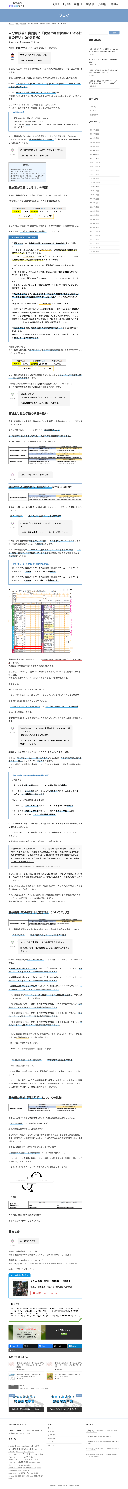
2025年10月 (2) (95, 142)
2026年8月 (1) (94, 130)
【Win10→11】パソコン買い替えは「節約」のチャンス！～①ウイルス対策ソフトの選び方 (68, 1365)
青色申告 (38, 1476)
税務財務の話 (51, 1438)
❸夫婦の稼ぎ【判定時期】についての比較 (25, 178)
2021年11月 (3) (95, 231)
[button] (44, 1293)
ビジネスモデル (30, 1457)
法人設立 (20, 1470)
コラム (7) (93, 111)
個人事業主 (27, 1465)
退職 (16, 1476)
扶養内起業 (45, 1388)
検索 (114, 33)
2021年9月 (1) (94, 239)
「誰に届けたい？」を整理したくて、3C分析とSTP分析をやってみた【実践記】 (104, 50)
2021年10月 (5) (95, 235)
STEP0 (35, 1446)
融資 (32, 1473)
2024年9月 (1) (94, 170)
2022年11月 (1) (95, 203)
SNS (31, 1446)
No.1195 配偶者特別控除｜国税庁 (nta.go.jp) (31, 1048)
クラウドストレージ (14, 1454)
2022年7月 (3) (94, 211)
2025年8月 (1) (94, 146)
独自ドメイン (27, 1470)
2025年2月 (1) (94, 158)
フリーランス (30, 1388)
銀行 (19, 1476)
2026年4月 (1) (94, 138)
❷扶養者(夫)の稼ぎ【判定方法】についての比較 (27, 176)
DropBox (11, 1446)
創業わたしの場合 (15, 1468)
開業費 (31, 1476)
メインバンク (35, 1459)
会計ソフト (13, 1465)
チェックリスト (13, 1457)
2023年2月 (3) (94, 195)
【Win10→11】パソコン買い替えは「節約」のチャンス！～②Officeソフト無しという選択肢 (30, 1365)
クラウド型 (25, 1454)
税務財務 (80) (94, 115)
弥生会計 (34, 1467)
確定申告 (25, 1473)
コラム (40, 1454)
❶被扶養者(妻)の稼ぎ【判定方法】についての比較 (27, 174)
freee (17, 1446)
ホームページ (13, 1459)
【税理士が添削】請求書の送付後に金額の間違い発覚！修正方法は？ (104, 71)
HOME (51, 1428)
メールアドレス (13, 1462)
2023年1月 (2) (94, 199)
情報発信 (39, 1467)
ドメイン (20, 1457)
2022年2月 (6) (94, 227)
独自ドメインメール (14, 1473)
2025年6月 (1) (94, 154)
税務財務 (22, 1386)
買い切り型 (11, 1476)
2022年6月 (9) (94, 215)
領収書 (10, 1478)
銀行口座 (25, 1476)
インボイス (12, 1451)
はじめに (52, 1431)
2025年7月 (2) (94, 150)
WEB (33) (93, 107)
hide (29, 165)
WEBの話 (50, 1442)
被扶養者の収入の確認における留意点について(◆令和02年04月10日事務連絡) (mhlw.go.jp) (35, 866)
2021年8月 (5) (94, 243)
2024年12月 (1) (95, 162)
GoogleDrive (24, 1446)
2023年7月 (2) (94, 187)
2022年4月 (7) (94, 223)
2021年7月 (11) (95, 247)
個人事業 (21, 1465)
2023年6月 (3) (94, 191)
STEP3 (29, 1449)
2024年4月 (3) (94, 178)
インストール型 (38, 1449)
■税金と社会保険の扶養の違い (21, 171)
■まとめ (13, 180)
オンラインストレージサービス (25, 1451)
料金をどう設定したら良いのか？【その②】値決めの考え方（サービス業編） (103, 82)
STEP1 (23, 1388)
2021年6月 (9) (94, 251)
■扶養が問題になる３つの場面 (21, 169)
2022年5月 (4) (94, 219)
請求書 (36, 1473)
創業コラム (51, 1445)
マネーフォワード (25, 1459)
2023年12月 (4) (95, 182)
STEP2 (21, 1448)
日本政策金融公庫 (12, 1470)
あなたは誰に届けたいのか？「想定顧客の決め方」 (104, 61)
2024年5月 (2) (94, 174)
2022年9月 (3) (94, 207)
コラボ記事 (34, 1454)
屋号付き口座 (27, 1468)
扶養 (38, 1388)
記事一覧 (52, 1435)
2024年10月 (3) (95, 166)
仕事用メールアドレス (35, 1462)
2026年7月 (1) (94, 134)
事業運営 (23, 1462)
